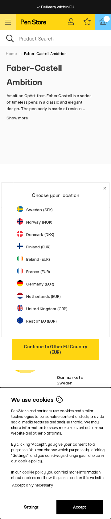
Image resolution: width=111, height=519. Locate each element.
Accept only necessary (32, 485)
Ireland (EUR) (38, 259)
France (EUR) (38, 271)
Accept (79, 507)
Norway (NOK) (39, 222)
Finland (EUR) (38, 246)
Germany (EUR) (40, 283)
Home (11, 53)
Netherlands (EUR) (43, 296)
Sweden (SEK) (39, 209)
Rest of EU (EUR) (41, 321)
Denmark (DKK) (40, 234)
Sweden (64, 382)
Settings (31, 507)
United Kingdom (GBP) (47, 308)
